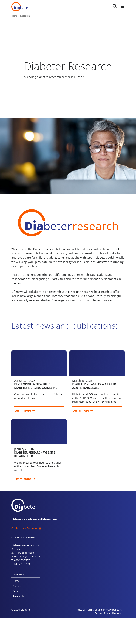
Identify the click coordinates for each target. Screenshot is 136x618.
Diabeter (20, 6)
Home (16, 580)
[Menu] (122, 6)
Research (18, 596)
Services (17, 591)
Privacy (81, 609)
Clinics (17, 586)
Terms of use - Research (109, 613)
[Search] (115, 6)
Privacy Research (113, 609)
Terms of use (94, 609)
